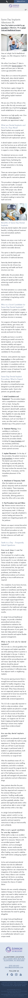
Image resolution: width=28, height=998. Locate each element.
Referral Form (21, 1)
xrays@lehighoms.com (14, 967)
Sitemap (24, 985)
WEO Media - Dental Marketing (14, 984)
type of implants (16, 441)
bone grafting (5, 359)
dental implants (17, 66)
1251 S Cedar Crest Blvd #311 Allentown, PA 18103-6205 (14, 959)
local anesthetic (7, 458)
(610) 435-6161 (14, 118)
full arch (24, 108)
